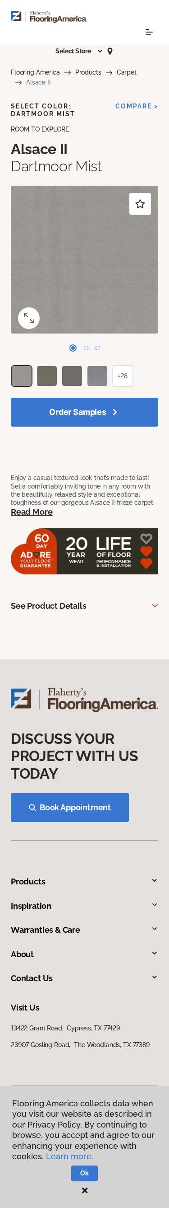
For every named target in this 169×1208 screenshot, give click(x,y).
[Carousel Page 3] (98, 348)
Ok (84, 1173)
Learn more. (69, 1156)
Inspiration (31, 906)
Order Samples (77, 412)
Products (88, 72)
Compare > (136, 106)
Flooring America (35, 72)
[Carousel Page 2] (86, 348)
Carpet (127, 72)
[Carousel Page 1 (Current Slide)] (73, 348)
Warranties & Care (45, 930)
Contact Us (32, 978)
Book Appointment (75, 807)
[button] (79, 51)
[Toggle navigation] (149, 32)
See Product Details (49, 606)
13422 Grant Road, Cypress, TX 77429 (65, 1028)
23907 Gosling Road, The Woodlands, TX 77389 (80, 1044)
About (22, 954)
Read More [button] (31, 512)
